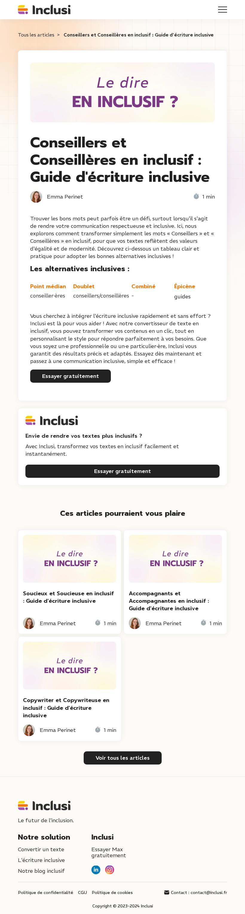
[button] (222, 10)
